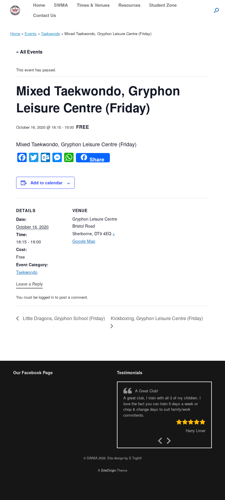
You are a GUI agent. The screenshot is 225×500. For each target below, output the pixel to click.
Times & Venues (93, 5)
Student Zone (163, 5)
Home (39, 5)
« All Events (29, 51)
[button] (216, 10)
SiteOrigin (108, 470)
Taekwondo (50, 33)
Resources (129, 5)
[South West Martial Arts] (15, 10)
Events (31, 33)
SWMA (61, 5)
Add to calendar (46, 182)
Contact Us (44, 15)
